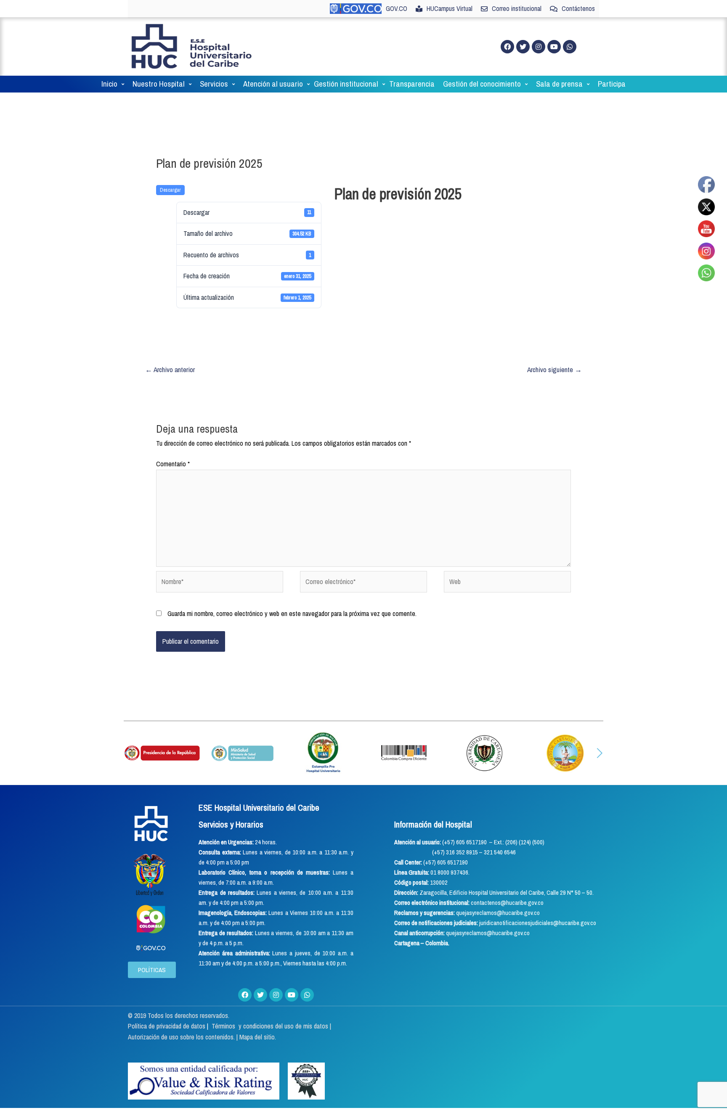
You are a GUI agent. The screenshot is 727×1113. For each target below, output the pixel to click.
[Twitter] (523, 46)
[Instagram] (538, 46)
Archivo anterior (170, 369)
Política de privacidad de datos (167, 1026)
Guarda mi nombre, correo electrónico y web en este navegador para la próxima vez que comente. (292, 613)
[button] (127, 753)
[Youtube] (554, 46)
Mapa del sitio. (257, 1037)
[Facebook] (507, 46)
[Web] (507, 583)
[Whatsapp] (569, 46)
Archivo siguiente (554, 369)
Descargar (170, 190)
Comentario (173, 463)
